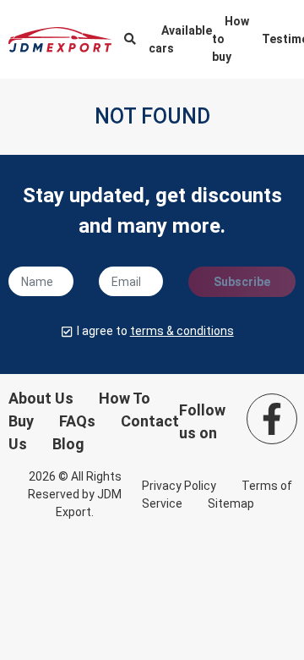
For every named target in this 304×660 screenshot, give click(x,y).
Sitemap (231, 503)
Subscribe (242, 282)
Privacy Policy (179, 485)
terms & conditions (182, 331)
